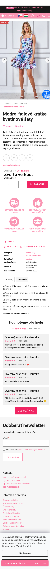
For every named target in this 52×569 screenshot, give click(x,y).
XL (30, 157)
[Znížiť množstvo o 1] (8, 184)
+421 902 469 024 (15, 480)
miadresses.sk (13, 487)
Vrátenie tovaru (9, 510)
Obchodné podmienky (12, 523)
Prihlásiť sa (13, 457)
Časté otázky (8, 506)
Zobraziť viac (26, 410)
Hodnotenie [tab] (22, 279)
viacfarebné (36, 256)
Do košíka (39, 184)
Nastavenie (25, 553)
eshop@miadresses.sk (16, 477)
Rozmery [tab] (9, 279)
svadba (29, 259)
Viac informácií (23, 546)
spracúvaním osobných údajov (30, 450)
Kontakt (6, 529)
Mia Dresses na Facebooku (18, 484)
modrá (28, 256)
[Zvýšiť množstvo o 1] (21, 184)
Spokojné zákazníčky (12, 513)
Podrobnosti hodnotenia (13, 107)
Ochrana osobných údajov (14, 526)
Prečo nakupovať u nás (13, 503)
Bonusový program (11, 516)
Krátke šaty (30, 253)
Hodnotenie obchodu (26, 322)
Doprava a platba (10, 500)
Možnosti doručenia (11, 165)
